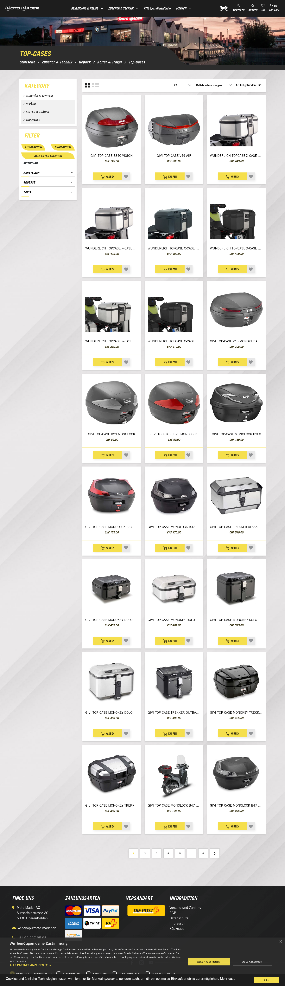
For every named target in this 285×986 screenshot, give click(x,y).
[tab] (48, 86)
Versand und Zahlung (185, 907)
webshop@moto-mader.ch (37, 928)
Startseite (27, 62)
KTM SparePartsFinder (157, 8)
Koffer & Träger (37, 111)
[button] (95, 965)
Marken (181, 8)
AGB (172, 913)
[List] (95, 85)
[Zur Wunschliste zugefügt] (126, 176)
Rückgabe (176, 928)
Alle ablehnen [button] (252, 961)
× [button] (280, 941)
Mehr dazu (227, 978)
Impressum (177, 923)
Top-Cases (33, 119)
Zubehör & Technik (39, 96)
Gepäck (31, 104)
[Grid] (87, 85)
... (191, 853)
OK (266, 979)
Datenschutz (178, 918)
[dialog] (142, 962)
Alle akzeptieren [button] (208, 961)
